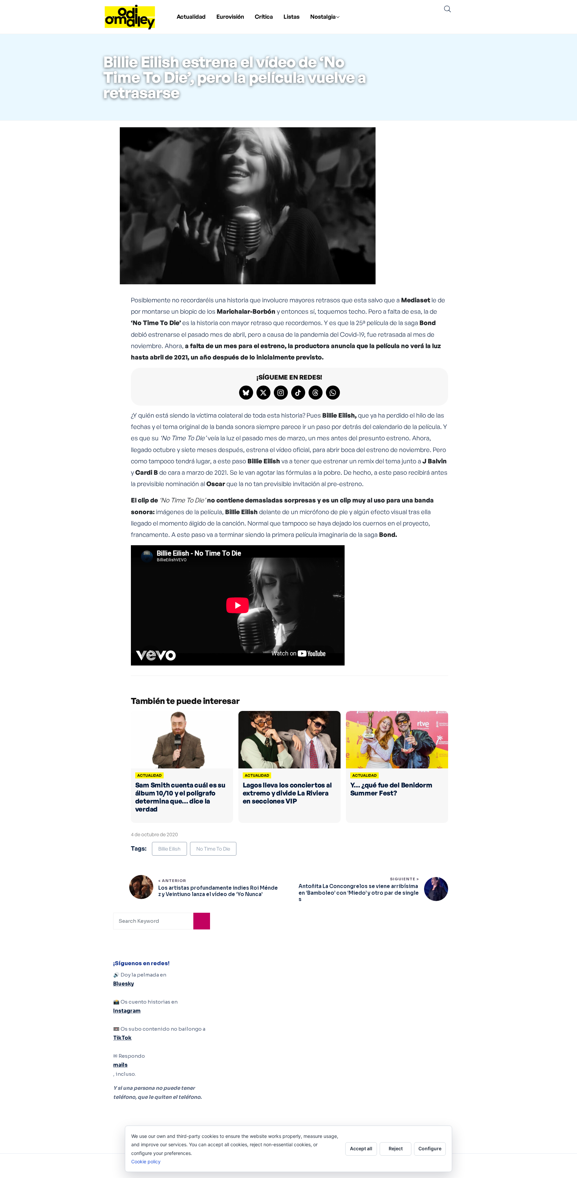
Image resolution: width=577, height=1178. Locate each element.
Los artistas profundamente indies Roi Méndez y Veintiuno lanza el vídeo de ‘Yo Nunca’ (218, 891)
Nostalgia (323, 16)
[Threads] (316, 393)
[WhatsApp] (333, 393)
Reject (396, 1148)
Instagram (127, 1011)
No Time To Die (213, 849)
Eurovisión (230, 16)
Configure (429, 1148)
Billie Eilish (169, 849)
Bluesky (123, 984)
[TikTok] (298, 393)
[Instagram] (281, 393)
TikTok (122, 1038)
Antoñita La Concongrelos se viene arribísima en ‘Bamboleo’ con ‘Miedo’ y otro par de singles (359, 892)
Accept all (361, 1148)
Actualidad (191, 16)
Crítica (264, 16)
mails (120, 1065)
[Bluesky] (246, 393)
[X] (263, 393)
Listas (291, 16)
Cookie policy (146, 1161)
